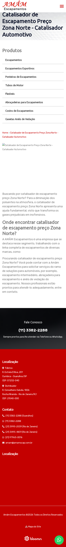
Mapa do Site (34, 526)
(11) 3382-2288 (33, 330)
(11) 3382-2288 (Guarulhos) (19, 415)
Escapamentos (13, 60)
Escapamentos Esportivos (19, 68)
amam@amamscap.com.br (19, 442)
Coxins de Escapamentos (19, 110)
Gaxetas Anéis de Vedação (20, 119)
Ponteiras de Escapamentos (20, 76)
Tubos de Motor (14, 85)
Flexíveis (10, 93)
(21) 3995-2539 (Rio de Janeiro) (22, 426)
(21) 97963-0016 (13, 437)
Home (5, 132)
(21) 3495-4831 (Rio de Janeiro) (21, 432)
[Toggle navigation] (62, 6)
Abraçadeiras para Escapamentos (24, 102)
